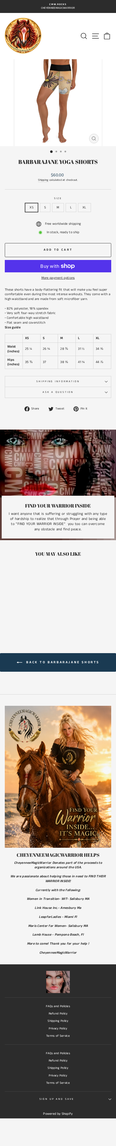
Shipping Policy (58, 1021)
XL (84, 207)
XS (32, 207)
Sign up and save (56, 1099)
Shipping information (57, 381)
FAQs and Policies (58, 1006)
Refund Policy (58, 1013)
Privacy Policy (58, 1028)
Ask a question (58, 392)
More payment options (58, 278)
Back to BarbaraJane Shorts (61, 662)
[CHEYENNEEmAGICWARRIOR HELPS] (58, 777)
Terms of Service (58, 1036)
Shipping (43, 180)
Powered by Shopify (58, 1113)
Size (58, 198)
